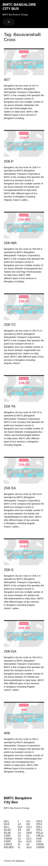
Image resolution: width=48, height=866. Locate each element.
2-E (19, 835)
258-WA (10, 243)
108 (28, 829)
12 (19, 847)
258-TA (9, 406)
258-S (9, 570)
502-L (6, 821)
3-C (19, 838)
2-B (19, 829)
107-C (29, 827)
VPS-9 (39, 821)
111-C (29, 838)
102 (28, 824)
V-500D (7, 841)
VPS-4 (39, 827)
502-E (6, 824)
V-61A (39, 841)
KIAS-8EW (9, 847)
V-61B (39, 838)
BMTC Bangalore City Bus (19, 6)
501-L (6, 827)
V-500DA (8, 838)
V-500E (7, 835)
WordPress (20, 861)
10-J (20, 841)
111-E (28, 841)
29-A (20, 827)
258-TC (10, 325)
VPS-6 (39, 824)
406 (7, 733)
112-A (29, 847)
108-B (29, 832)
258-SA (10, 488)
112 (28, 844)
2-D (19, 832)
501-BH (7, 829)
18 (19, 844)
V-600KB (40, 847)
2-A (19, 824)
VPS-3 (39, 829)
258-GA (10, 651)
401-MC (7, 832)
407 (7, 80)
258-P (9, 161)
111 (27, 835)
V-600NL (40, 844)
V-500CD (8, 844)
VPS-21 (39, 832)
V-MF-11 (40, 835)
